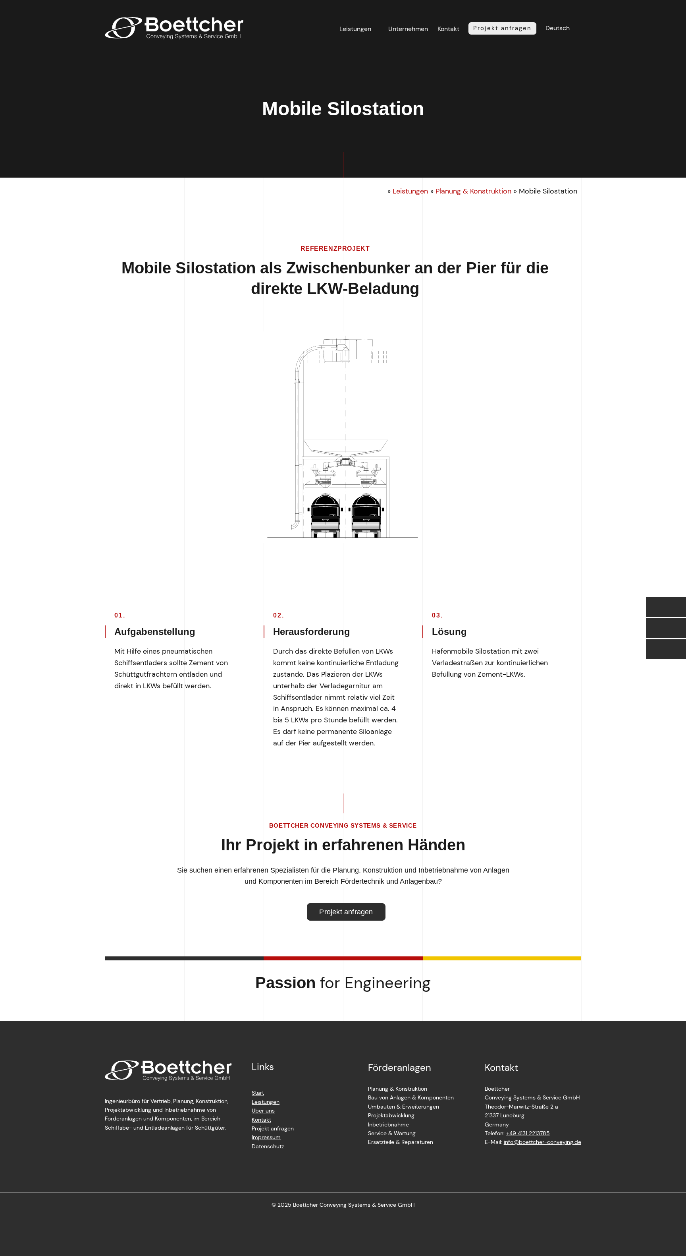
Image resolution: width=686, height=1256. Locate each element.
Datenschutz (268, 1146)
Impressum (266, 1137)
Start (258, 1092)
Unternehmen (408, 29)
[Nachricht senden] (666, 628)
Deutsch (557, 28)
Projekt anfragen (273, 1128)
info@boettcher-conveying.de (542, 1142)
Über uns (263, 1110)
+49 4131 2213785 (528, 1133)
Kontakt (448, 29)
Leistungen (355, 29)
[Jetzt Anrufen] (666, 607)
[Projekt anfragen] (666, 649)
